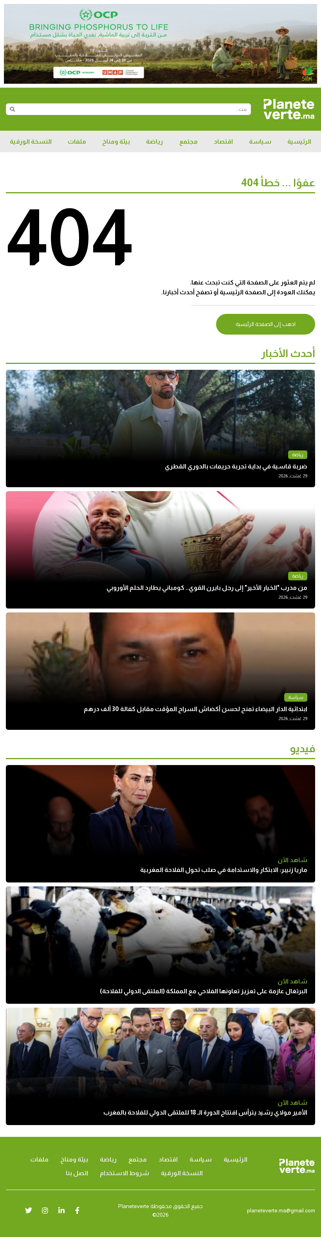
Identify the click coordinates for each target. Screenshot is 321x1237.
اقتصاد (223, 141)
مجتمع (188, 141)
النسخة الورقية (31, 141)
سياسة (260, 141)
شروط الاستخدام (124, 1173)
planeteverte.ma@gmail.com (281, 1210)
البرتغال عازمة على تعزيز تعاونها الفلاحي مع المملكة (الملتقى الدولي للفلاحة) (203, 991)
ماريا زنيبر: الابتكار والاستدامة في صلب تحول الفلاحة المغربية (223, 869)
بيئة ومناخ (116, 141)
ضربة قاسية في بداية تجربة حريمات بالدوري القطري (236, 466)
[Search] (12, 109)
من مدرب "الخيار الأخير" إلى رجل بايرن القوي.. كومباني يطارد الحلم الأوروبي (206, 587)
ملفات (77, 141)
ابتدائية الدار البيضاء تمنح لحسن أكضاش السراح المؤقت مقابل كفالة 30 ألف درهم (195, 709)
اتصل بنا (77, 1173)
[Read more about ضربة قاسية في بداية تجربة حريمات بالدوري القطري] (160, 428)
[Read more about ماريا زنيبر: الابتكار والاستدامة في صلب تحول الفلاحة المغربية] (160, 823)
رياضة (154, 141)
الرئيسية (299, 141)
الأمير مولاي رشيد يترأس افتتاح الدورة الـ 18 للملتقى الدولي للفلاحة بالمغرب (205, 1112)
